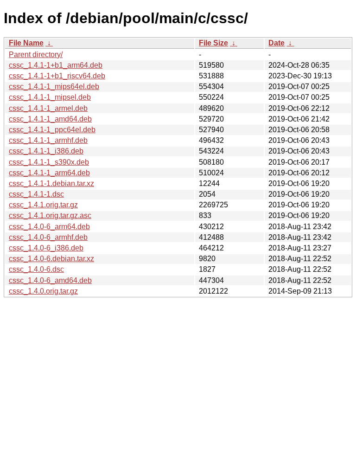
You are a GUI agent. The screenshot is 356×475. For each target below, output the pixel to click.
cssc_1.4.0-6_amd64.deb (50, 280)
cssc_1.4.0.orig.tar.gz (43, 291)
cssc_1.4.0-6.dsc (36, 269)
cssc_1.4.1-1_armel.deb (48, 108)
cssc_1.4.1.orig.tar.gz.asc (50, 215)
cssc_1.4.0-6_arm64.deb (49, 227)
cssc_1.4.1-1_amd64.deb (50, 119)
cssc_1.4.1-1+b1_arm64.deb (55, 65)
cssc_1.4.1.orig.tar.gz (43, 205)
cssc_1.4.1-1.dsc (36, 194)
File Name (26, 43)
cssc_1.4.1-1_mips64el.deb (54, 86)
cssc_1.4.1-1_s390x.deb (49, 162)
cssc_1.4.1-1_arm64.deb (49, 173)
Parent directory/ (36, 54)
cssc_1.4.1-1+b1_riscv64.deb (57, 76)
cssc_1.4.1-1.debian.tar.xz (51, 183)
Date (276, 43)
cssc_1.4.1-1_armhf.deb (48, 140)
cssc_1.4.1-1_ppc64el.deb (52, 130)
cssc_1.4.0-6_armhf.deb (48, 237)
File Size (213, 43)
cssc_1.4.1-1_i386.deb (46, 151)
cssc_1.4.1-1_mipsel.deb (50, 97)
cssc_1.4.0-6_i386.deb (46, 248)
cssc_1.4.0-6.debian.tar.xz (51, 259)
